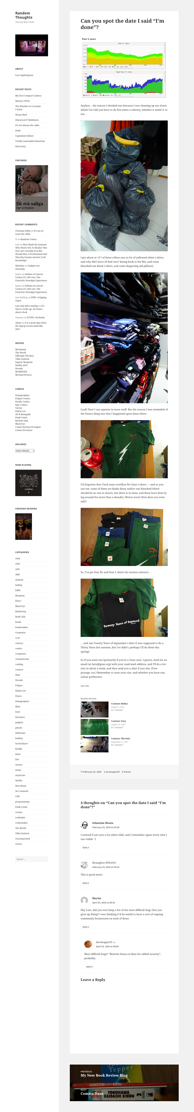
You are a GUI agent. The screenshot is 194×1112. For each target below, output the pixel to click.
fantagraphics (22, 702)
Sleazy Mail (21, 114)
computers (20, 654)
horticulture (21, 744)
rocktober (20, 818)
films (17, 707)
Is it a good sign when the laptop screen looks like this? (30, 327)
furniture (20, 718)
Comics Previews (23, 431)
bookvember (21, 628)
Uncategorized (22, 839)
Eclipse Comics (22, 399)
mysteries (20, 776)
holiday (19, 739)
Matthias (19, 266)
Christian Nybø (22, 231)
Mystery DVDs (22, 100)
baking (18, 586)
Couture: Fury (118, 721)
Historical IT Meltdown (27, 120)
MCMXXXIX (21, 372)
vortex (18, 845)
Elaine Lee (20, 412)
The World (20, 353)
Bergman (20, 596)
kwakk (18, 749)
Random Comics (29, 240)
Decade (19, 369)
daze (17, 675)
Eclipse (18, 686)
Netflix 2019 (21, 366)
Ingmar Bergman (24, 363)
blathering (20, 612)
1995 (17, 564)
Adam (18, 323)
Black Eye (20, 424)
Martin (96, 898)
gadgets (19, 723)
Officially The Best (24, 356)
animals (19, 580)
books (18, 623)
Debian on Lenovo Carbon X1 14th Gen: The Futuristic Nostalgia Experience (31, 278)
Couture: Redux (119, 703)
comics (18, 649)
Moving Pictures (23, 375)
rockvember (21, 823)
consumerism (22, 660)
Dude (18, 130)
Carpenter (20, 633)
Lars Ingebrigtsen (24, 75)
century (19, 644)
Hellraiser (20, 734)
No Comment (21, 792)
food (17, 712)
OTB (17, 797)
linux (17, 755)
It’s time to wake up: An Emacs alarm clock (29, 310)
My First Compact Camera (28, 95)
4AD (17, 570)
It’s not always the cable (27, 125)
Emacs (18, 697)
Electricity (20, 146)
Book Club (20, 617)
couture (19, 670)
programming (22, 802)
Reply (86, 847)
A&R (17, 575)
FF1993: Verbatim (36, 318)
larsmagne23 (113, 771)
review (18, 813)
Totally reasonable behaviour (30, 141)
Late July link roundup (26, 306)
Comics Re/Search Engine (28, 428)
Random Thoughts (23, 15)
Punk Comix (21, 418)
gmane (18, 728)
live (17, 760)
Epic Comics (21, 405)
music (18, 771)
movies (18, 765)
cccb (17, 638)
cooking (19, 665)
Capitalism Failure (24, 135)
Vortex (18, 409)
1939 (17, 559)
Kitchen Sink (21, 421)
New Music (20, 786)
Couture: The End (120, 738)
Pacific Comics (22, 402)
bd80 (17, 591)
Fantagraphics (22, 396)
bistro (18, 601)
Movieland (20, 350)
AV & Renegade (23, 415)
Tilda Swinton (22, 360)
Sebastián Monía (102, 823)
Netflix (18, 781)
